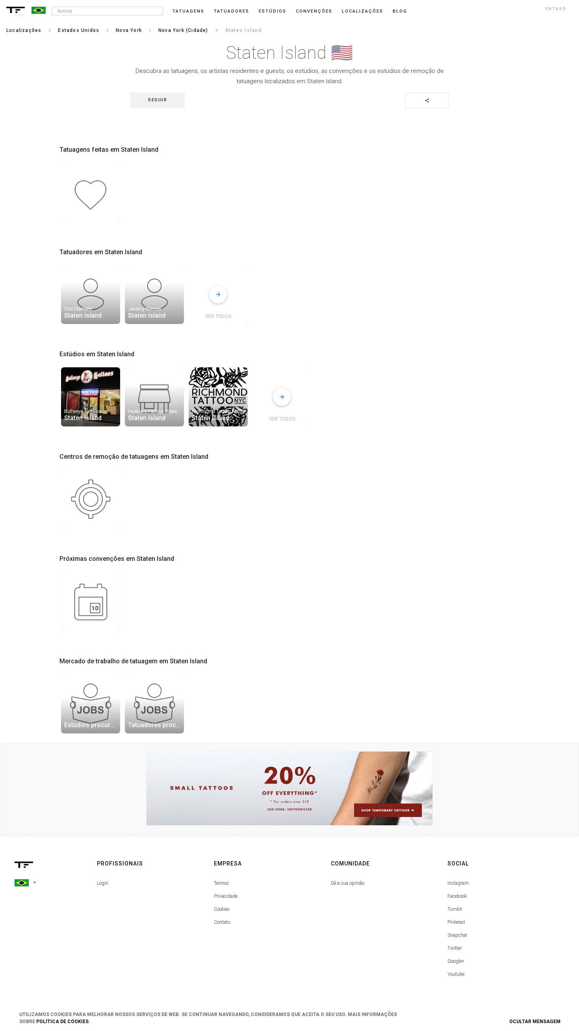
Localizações (362, 11)
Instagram (458, 883)
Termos (221, 883)
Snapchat (457, 935)
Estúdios (272, 11)
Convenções (314, 11)
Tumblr (454, 909)
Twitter (454, 948)
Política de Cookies (62, 1021)
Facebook (457, 896)
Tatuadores (231, 11)
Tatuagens (188, 11)
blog (400, 11)
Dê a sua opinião (347, 883)
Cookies (222, 909)
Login (102, 883)
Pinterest (456, 922)
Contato (222, 922)
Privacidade (226, 896)
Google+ (455, 961)
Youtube (455, 974)
